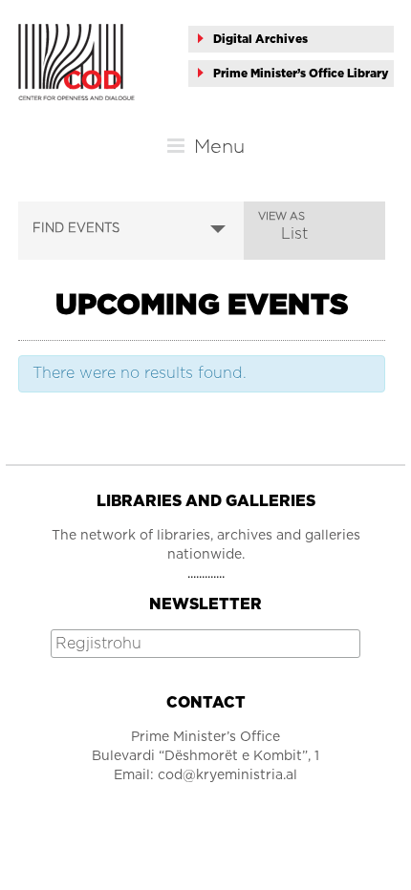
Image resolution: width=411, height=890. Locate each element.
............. (206, 574)
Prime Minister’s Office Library (301, 73)
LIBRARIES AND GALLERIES (206, 501)
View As (281, 216)
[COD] (77, 33)
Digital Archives (260, 39)
